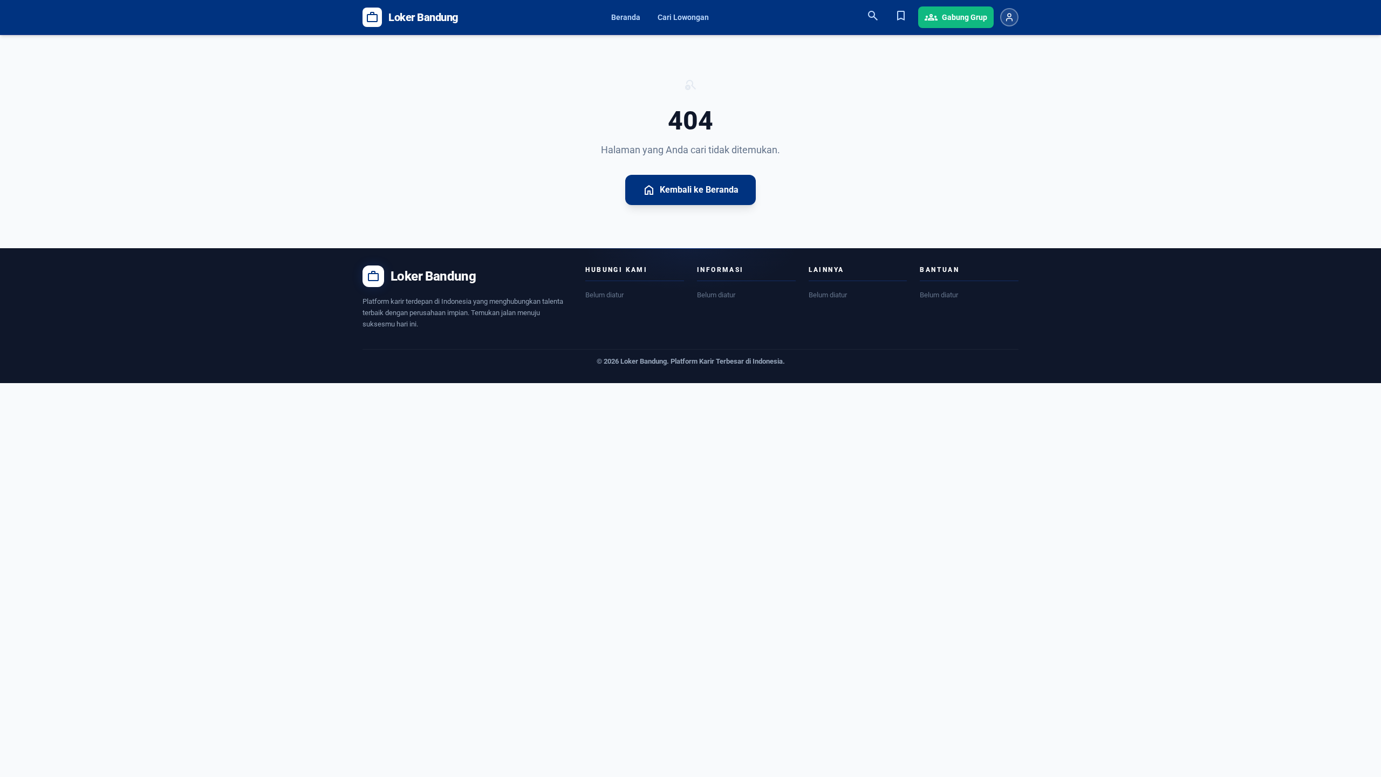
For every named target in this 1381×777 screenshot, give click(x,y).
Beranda (625, 17)
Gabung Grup (956, 17)
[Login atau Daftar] (1009, 17)
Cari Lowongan (683, 17)
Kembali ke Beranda (690, 189)
